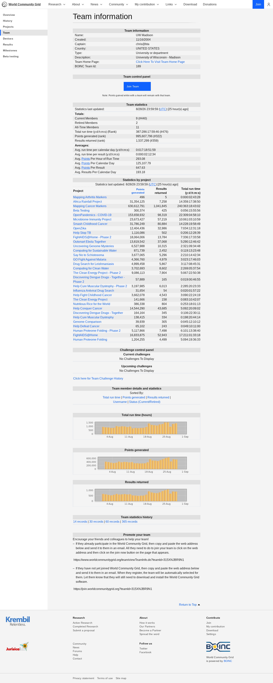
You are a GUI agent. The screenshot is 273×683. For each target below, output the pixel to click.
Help (75, 654)
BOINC (228, 660)
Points (86, 158)
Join (208, 622)
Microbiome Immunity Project (92, 219)
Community (116, 4)
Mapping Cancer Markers (89, 206)
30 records (96, 521)
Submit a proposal (84, 630)
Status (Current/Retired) (144, 401)
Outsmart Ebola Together (89, 241)
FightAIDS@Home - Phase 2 (92, 237)
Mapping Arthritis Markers (90, 197)
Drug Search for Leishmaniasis (93, 263)
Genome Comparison (87, 321)
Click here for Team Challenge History (98, 378)
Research (54, 4)
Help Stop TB (82, 232)
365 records (129, 521)
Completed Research (85, 626)
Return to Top (188, 604)
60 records (112, 521)
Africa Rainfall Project (87, 201)
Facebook (145, 652)
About (76, 4)
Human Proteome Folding (90, 339)
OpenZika (79, 228)
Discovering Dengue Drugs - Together (98, 312)
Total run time (111, 397)
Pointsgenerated (137, 191)
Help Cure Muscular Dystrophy (93, 317)
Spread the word (149, 634)
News (94, 4)
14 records (80, 521)
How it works (147, 622)
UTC (163, 109)
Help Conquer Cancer (87, 308)
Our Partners (147, 626)
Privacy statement (83, 678)
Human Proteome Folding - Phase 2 (97, 330)
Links (169, 4)
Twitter (143, 648)
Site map (121, 678)
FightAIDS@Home (85, 335)
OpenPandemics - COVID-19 (92, 215)
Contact (77, 658)
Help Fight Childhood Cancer (92, 295)
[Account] (268, 4)
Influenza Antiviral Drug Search (93, 290)
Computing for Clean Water (91, 268)
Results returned (158, 397)
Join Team (133, 86)
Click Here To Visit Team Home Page (160, 61)
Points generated (134, 397)
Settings (211, 634)
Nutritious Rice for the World (91, 304)
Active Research (82, 622)
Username (120, 401)
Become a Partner (150, 630)
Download (212, 630)
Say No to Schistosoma (88, 255)
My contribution (145, 4)
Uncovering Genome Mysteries (93, 246)
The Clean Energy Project (90, 299)
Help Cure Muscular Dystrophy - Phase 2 (100, 286)
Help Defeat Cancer (86, 326)
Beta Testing (81, 210)
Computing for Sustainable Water (95, 250)
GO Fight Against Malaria (89, 259)
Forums (77, 651)
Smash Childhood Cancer (90, 223)
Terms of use (105, 678)
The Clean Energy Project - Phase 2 (97, 272)
